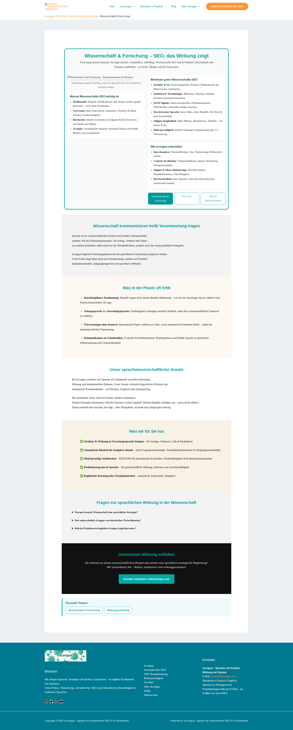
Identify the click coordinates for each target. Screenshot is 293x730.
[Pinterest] (56, 701)
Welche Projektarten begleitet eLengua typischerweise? (105, 528)
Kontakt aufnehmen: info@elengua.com (146, 579)
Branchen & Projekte (151, 6)
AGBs (147, 690)
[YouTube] (61, 701)
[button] (227, 6)
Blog (173, 6)
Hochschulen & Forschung (83, 16)
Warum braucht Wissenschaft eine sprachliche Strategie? (106, 512)
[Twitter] (51, 701)
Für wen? (187, 196)
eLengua (49, 16)
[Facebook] (46, 701)
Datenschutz (151, 695)
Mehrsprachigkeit (153, 678)
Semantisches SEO (155, 669)
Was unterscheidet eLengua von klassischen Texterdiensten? (108, 520)
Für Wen (61, 16)
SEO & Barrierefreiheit (213, 198)
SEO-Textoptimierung (156, 674)
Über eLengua (189, 6)
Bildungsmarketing (118, 610)
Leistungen (126, 6)
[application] (133, 6)
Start (112, 6)
